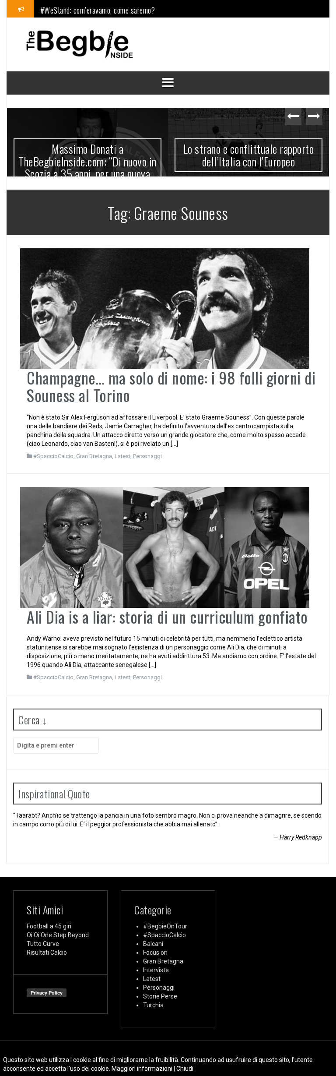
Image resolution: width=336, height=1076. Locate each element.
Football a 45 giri (49, 926)
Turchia (153, 1005)
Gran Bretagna (94, 456)
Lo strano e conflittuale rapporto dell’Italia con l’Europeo (248, 155)
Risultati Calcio (47, 952)
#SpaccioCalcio (53, 456)
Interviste (156, 970)
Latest (122, 456)
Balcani (153, 943)
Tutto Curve (43, 943)
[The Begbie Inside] (79, 43)
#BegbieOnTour (165, 926)
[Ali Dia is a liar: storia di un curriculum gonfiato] (164, 546)
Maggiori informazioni (142, 1068)
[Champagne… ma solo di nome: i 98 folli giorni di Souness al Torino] (164, 307)
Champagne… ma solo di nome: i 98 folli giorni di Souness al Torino (171, 386)
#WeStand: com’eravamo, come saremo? (97, 8)
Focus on (155, 952)
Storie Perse (160, 996)
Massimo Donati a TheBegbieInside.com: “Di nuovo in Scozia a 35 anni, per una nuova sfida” (87, 167)
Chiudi (184, 1068)
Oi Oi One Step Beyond (58, 934)
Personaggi (147, 456)
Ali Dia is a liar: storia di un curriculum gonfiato (167, 616)
